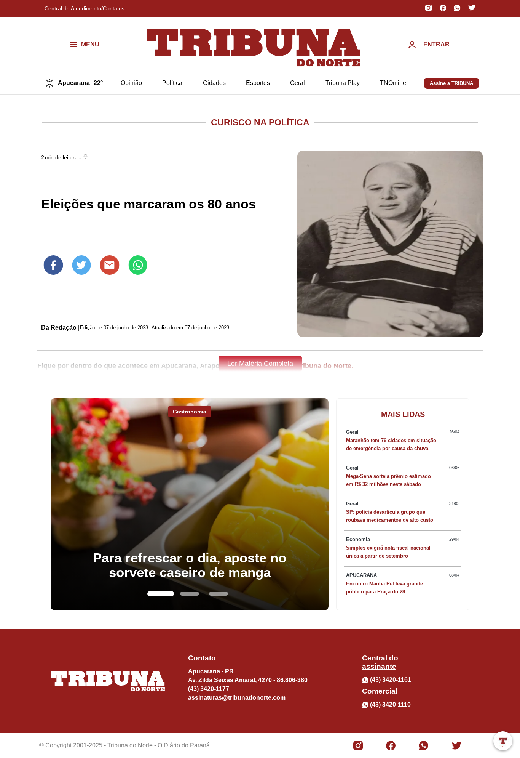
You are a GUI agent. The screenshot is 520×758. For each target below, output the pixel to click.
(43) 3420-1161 (390, 679)
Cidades (214, 83)
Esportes (258, 83)
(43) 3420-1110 (390, 704)
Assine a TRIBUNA (451, 83)
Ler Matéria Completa (260, 363)
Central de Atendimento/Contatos (84, 8)
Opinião (131, 83)
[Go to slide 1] (160, 593)
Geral (297, 83)
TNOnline (393, 83)
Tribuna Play (342, 83)
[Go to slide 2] (189, 594)
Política (172, 83)
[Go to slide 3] (218, 594)
